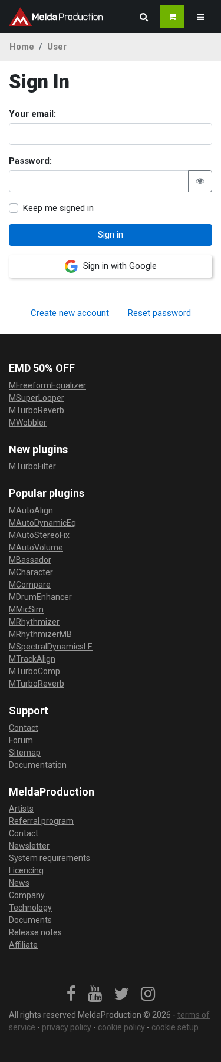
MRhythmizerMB (40, 634)
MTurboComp (34, 671)
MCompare (30, 584)
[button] (144, 16)
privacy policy (66, 1027)
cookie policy (121, 1027)
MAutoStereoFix (39, 535)
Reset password (159, 313)
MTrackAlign (32, 659)
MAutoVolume (36, 547)
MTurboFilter (32, 466)
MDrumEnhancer (40, 597)
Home (21, 46)
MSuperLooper (36, 398)
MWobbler (28, 422)
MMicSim (26, 609)
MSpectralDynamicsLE (51, 646)
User (57, 46)
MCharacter (31, 572)
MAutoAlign (31, 510)
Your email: (32, 113)
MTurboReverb (36, 410)
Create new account (70, 313)
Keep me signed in (58, 208)
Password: (30, 161)
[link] (71, 994)
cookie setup (175, 1027)
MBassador (30, 560)
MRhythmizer (34, 621)
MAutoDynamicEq (42, 522)
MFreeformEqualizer (47, 385)
